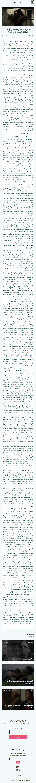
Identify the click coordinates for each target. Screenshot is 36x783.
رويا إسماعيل (31, 35)
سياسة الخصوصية (18, 775)
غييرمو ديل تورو (29, 44)
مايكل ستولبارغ (29, 357)
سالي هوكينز (13, 184)
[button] (3, 2)
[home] (32, 2)
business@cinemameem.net (18, 755)
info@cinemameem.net (18, 753)
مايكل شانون (12, 177)
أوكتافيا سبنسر (6, 288)
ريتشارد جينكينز (19, 77)
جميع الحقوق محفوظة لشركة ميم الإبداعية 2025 (18, 780)
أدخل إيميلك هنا (18, 728)
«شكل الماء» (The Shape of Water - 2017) (18, 41)
